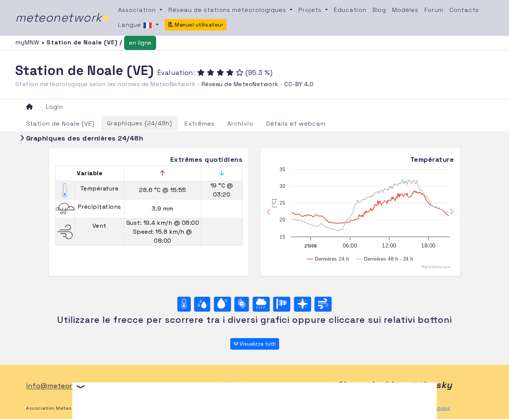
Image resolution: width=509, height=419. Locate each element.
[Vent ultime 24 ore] (323, 304)
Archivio (240, 123)
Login (54, 107)
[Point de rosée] (222, 304)
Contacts (464, 10)
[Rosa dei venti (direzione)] (302, 304)
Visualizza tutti (257, 343)
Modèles (405, 10)
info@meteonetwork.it (65, 386)
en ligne (140, 43)
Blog (379, 10)
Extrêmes (199, 123)
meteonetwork (62, 17)
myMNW (28, 42)
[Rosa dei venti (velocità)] (281, 304)
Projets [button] (310, 10)
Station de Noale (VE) (60, 123)
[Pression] (241, 304)
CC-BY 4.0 (299, 84)
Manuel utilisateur (198, 24)
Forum (433, 10)
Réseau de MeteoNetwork (240, 84)
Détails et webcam (296, 123)
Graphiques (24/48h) (139, 123)
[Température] (184, 304)
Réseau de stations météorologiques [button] (228, 10)
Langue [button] (130, 25)
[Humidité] (202, 304)
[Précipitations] (261, 304)
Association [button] (138, 10)
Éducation (350, 10)
